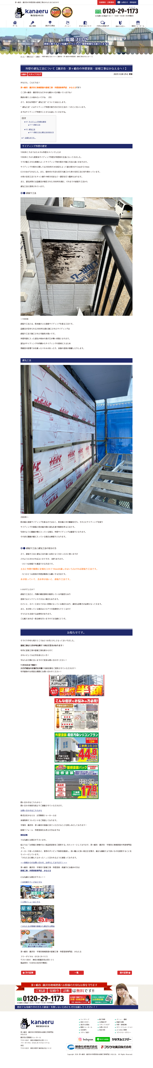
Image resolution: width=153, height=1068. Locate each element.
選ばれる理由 (50, 25)
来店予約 (102, 1030)
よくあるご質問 (121, 1030)
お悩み (24, 74)
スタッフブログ (35, 74)
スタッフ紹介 (85, 1032)
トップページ (85, 1019)
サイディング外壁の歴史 (37, 122)
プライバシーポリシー (123, 1032)
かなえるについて (85, 26)
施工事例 (32, 26)
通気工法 (32, 129)
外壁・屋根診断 (121, 1024)
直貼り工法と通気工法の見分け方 (44, 132)
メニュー (68, 26)
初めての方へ (120, 26)
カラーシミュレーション (124, 1027)
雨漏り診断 (120, 1022)
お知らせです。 (30, 138)
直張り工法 (36, 124)
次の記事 (29, 973)
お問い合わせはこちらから (31, 810)
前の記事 (124, 973)
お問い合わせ (103, 1027)
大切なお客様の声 (103, 26)
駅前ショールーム (138, 26)
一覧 (76, 973)
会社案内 (83, 1030)
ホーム (15, 25)
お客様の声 (103, 1022)
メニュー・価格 (121, 1019)
